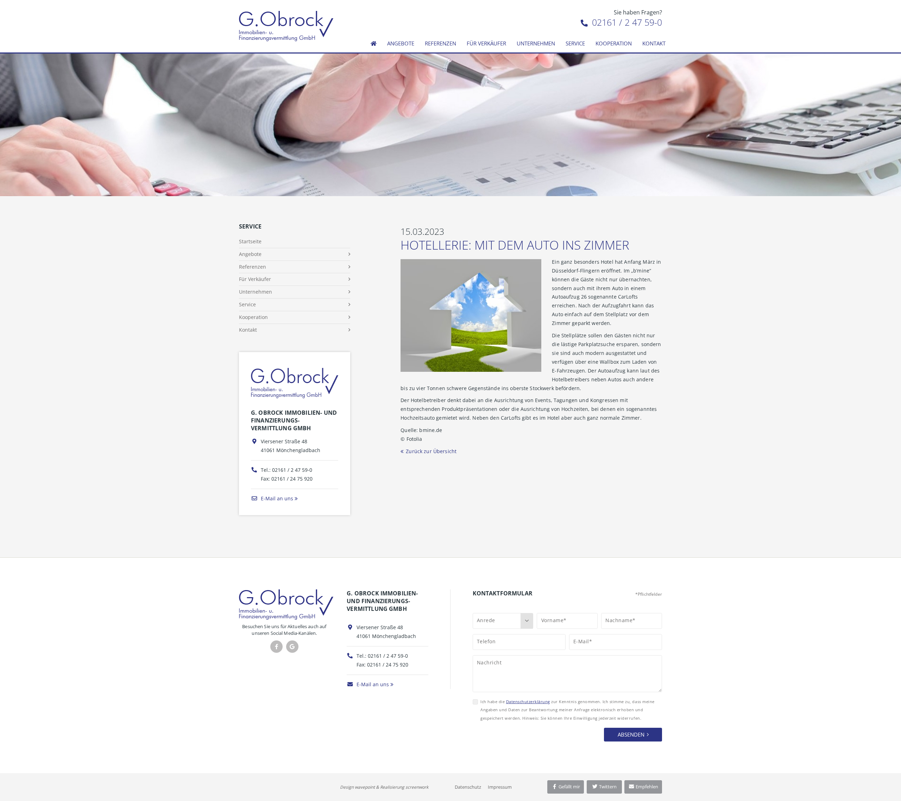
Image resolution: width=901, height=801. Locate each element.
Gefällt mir (568, 786)
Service (575, 43)
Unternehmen (536, 43)
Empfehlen (646, 786)
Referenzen (440, 43)
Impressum (500, 787)
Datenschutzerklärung (528, 701)
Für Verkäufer (486, 43)
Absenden (631, 734)
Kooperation (614, 43)
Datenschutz (468, 787)
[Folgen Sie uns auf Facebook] (276, 646)
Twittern (607, 786)
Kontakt (654, 43)
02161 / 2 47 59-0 (626, 22)
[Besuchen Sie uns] (292, 646)
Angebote (400, 43)
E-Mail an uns (276, 498)
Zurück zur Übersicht (431, 451)
